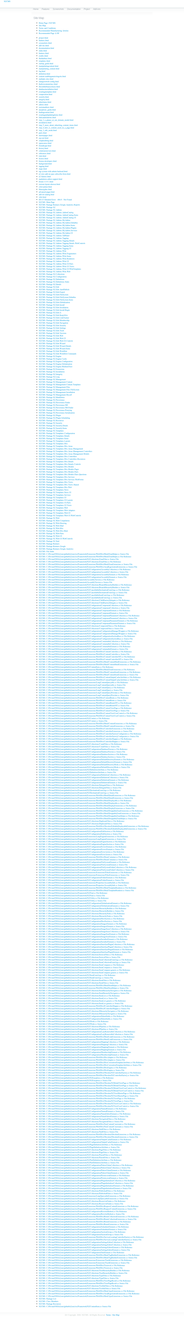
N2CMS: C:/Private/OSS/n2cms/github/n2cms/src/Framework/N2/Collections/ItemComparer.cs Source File (80, 967)
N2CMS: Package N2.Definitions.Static (54, 281)
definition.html (44, 73)
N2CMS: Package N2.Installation (52, 371)
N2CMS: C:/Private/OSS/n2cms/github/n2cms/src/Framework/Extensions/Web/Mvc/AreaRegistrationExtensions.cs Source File (88, 566)
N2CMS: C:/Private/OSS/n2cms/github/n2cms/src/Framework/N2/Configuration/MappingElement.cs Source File (82, 1049)
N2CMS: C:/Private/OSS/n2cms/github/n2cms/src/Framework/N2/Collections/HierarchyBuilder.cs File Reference (82, 908)
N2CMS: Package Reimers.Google (52, 546)
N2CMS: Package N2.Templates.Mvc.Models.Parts (58, 471)
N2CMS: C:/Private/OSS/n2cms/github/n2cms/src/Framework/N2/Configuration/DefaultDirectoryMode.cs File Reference (85, 764)
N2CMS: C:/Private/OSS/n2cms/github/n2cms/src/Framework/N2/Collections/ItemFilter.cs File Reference (80, 980)
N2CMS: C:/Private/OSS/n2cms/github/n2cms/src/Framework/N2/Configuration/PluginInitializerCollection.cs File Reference (87, 1180)
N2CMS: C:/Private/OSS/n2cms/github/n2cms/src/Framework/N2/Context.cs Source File (73, 721)
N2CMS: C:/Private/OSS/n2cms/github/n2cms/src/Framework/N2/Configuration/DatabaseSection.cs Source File (82, 757)
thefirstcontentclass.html (48, 84)
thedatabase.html (45, 58)
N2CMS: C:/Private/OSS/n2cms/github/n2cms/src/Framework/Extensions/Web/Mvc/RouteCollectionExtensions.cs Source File (87, 1219)
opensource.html (45, 143)
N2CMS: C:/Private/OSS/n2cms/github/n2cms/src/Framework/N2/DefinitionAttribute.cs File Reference (78, 769)
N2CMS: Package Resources (50, 1304)
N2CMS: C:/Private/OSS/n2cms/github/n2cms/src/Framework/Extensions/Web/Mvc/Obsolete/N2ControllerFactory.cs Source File (89, 1075)
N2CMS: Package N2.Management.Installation (57, 392)
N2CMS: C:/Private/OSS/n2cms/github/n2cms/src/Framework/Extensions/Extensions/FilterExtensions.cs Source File (84, 875)
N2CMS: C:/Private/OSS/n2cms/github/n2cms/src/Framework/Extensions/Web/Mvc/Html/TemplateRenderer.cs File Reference (87, 887)
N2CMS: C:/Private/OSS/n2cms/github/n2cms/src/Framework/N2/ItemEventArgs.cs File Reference (77, 975)
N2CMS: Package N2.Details (50, 284)
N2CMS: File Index (46, 551)
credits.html (43, 55)
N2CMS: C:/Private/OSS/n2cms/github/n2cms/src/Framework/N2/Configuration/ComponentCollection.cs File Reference (85, 605)
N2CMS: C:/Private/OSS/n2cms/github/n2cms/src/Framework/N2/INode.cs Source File (72, 1024)
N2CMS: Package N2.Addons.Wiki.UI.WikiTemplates (60, 269)
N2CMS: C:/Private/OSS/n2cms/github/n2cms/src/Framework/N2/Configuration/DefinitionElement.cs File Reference (84, 780)
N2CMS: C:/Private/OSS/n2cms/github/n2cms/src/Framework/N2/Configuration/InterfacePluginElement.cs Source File (85, 952)
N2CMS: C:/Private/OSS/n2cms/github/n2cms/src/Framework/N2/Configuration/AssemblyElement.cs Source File (83, 577)
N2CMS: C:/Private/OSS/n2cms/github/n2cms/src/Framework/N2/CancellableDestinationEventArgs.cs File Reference (84, 590)
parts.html (43, 133)
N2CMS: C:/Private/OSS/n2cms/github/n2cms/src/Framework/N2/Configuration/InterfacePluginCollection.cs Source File (85, 947)
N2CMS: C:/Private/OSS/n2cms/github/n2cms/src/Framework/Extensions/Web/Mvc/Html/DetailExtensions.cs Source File (86, 798)
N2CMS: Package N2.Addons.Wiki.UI (54, 261)
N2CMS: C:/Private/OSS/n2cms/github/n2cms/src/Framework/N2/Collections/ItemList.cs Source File (78, 998)
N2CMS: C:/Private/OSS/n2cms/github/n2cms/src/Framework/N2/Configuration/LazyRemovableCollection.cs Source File (86, 1034)
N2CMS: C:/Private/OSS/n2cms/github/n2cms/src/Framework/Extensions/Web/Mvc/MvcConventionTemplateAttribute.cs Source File (90, 1065)
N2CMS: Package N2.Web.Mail (51, 525)
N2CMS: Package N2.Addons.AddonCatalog (56, 212)
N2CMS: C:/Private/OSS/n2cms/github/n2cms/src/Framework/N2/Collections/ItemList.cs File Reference (79, 995)
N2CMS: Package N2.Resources (51, 420)
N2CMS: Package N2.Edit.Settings (52, 328)
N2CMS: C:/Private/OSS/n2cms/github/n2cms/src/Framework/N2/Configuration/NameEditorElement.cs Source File (83, 1116)
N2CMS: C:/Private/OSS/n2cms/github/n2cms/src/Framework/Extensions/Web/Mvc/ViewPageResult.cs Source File (83, 1283)
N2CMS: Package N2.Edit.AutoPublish (54, 289)
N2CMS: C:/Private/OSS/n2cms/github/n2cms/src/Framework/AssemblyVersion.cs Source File (75, 582)
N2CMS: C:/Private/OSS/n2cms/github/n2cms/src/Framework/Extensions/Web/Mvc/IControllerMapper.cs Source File (84, 1008)
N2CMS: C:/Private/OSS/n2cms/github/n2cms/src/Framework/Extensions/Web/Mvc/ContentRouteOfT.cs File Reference (85, 703)
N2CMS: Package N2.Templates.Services (55, 495)
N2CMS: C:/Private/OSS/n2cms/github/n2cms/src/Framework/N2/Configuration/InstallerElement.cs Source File (82, 941)
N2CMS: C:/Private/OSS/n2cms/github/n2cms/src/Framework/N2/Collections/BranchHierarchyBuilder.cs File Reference (85, 584)
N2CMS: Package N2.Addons (50, 210)
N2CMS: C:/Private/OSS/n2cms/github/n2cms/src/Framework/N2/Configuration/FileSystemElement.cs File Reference (84, 862)
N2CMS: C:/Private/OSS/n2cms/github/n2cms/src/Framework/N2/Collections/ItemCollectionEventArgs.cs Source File (84, 962)
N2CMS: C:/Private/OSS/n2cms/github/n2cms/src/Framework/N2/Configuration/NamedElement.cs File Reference (83, 1108)
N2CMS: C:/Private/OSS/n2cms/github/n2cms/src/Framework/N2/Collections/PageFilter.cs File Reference (80, 1149)
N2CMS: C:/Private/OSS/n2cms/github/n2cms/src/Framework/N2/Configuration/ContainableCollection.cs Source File (84, 644)
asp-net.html (43, 138)
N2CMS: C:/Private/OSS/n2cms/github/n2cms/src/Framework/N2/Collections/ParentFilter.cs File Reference (80, 1155)
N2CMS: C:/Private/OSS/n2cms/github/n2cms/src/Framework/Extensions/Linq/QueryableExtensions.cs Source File (83, 1198)
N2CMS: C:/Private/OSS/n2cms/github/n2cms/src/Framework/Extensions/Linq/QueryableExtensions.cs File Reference (84, 1196)
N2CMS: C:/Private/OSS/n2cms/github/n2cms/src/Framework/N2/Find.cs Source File (72, 895)
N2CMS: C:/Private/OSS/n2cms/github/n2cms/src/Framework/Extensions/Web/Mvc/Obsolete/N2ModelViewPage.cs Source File (88, 1085)
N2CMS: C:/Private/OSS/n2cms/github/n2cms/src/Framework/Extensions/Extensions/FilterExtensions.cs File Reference (85, 872)
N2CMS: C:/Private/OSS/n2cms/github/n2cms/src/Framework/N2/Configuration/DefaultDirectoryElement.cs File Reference (86, 759)
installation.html (45, 122)
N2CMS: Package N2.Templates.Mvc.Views (56, 482)
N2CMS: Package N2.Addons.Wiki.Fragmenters (57, 253)
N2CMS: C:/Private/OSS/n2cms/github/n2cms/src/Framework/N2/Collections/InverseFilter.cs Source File (79, 957)
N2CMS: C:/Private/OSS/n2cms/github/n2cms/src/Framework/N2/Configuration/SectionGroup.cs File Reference (82, 1232)
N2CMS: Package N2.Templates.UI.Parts (55, 502)
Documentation (73, 9)
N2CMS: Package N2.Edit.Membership (54, 320)
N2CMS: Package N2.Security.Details (53, 425)
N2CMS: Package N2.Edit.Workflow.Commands (57, 353)
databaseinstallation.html (48, 89)
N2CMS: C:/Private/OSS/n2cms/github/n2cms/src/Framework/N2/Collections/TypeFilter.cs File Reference (80, 1275)
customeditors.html (46, 107)
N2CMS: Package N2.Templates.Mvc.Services (57, 477)
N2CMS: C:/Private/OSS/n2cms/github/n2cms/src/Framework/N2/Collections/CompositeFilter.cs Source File (81, 628)
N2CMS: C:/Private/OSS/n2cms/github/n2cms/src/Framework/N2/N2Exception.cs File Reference (76, 1078)
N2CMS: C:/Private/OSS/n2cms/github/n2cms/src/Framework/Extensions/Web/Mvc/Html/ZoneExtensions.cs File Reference (87, 669)
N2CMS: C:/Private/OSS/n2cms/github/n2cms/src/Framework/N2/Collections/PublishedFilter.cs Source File (80, 1193)
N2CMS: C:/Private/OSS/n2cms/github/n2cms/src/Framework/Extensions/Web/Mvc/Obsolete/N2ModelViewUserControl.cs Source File (91, 1090)
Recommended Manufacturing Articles (54, 30)
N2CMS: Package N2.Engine (50, 356)
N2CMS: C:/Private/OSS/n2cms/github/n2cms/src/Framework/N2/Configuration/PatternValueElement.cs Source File (84, 1173)
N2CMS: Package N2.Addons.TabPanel (54, 235)
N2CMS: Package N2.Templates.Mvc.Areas (56, 446)
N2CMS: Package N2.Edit (49, 287)
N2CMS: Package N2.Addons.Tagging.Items (56, 245)
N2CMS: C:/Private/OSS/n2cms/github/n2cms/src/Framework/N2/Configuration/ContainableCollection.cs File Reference (85, 641)
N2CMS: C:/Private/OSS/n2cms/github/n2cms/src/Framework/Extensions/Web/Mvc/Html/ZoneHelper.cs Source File (84, 554)
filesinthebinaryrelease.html (49, 86)
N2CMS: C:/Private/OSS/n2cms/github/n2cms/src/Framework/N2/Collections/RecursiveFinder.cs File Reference (82, 1201)
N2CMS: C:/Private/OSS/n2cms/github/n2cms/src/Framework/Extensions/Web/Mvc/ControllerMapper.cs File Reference (85, 739)
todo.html (42, 156)
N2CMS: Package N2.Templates (51, 430)
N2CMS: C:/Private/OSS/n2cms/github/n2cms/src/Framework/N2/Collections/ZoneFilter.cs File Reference (80, 561)
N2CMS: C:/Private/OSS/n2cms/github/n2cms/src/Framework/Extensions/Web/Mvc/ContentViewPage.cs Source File (84, 710)
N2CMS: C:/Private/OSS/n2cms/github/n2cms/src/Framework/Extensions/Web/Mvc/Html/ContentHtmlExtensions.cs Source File (88, 664)
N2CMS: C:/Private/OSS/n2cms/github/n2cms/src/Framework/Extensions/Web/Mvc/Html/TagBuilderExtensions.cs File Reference (89, 1255)
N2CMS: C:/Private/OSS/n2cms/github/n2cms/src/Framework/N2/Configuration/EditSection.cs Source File (80, 834)
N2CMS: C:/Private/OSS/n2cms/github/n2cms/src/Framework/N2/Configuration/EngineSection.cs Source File (81, 844)
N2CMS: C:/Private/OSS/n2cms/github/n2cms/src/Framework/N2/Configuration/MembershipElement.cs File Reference (85, 1052)
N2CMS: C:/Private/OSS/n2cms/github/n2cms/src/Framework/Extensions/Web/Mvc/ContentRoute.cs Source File (82, 700)
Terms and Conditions (47, 28)
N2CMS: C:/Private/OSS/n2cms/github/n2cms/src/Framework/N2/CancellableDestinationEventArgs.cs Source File (83, 592)
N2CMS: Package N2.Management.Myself (55, 394)
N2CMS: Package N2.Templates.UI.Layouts (56, 500)
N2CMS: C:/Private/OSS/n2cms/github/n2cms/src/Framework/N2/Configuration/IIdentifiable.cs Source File (80, 1018)
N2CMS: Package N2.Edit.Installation (53, 307)
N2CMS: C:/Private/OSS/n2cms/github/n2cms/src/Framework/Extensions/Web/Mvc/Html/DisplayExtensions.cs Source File (86, 808)
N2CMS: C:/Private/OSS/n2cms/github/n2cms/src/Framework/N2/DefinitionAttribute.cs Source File (77, 772)
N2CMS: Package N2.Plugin (50, 415)
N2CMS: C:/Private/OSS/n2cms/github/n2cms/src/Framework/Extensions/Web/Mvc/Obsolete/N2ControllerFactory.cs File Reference (90, 1072)
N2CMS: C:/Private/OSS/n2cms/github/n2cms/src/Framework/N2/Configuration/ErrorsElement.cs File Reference (82, 846)
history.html (43, 148)
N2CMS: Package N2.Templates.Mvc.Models (56, 466)
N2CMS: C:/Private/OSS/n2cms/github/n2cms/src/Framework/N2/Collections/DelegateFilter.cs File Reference (81, 785)
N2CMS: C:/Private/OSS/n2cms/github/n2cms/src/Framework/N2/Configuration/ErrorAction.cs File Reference (81, 852)
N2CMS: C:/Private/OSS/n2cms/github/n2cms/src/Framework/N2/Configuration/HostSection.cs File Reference (81, 918)
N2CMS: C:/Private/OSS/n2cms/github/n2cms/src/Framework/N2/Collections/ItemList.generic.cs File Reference (82, 1000)
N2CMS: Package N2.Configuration (53, 276)
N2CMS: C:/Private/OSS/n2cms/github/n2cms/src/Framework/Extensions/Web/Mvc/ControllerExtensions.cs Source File (85, 731)
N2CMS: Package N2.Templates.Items (54, 438)
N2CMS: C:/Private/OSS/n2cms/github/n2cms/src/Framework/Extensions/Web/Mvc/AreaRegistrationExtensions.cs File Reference (89, 1293)
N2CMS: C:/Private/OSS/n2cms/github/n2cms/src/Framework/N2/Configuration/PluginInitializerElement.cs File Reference (86, 1185)
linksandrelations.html (47, 117)
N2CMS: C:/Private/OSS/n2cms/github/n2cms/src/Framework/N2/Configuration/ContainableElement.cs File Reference (84, 646)
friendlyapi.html (45, 145)
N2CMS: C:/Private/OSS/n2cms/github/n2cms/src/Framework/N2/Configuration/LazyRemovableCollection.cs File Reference (87, 1031)
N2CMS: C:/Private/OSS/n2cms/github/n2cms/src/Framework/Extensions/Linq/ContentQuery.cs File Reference (82, 687)
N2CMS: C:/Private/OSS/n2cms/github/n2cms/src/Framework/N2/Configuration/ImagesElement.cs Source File (81, 926)
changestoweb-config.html (49, 81)
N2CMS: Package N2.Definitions (51, 279)
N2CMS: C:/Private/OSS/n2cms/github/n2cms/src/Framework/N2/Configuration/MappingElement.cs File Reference (83, 1047)
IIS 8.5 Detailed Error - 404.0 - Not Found (55, 199)
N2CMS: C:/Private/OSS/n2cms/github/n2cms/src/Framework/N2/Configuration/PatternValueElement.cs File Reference (85, 1170)
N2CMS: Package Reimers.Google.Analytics (56, 549)
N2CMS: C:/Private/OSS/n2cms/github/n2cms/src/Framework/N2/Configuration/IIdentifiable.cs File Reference (81, 1016)
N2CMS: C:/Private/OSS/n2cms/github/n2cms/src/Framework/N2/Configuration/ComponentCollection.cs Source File (84, 608)
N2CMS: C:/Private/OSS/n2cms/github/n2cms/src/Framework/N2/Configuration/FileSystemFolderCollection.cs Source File (86, 870)
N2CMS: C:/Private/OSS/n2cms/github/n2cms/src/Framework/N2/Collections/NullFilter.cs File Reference (79, 1129)
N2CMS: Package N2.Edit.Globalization (54, 302)
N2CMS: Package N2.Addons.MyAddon (54, 220)
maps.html (43, 168)
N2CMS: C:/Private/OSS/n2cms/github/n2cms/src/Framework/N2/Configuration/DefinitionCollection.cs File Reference (85, 775)
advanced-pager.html (47, 192)
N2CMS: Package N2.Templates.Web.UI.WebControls (60, 515)
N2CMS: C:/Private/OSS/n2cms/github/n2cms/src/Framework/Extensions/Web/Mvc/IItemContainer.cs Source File (83, 859)
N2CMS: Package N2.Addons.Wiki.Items (55, 256)
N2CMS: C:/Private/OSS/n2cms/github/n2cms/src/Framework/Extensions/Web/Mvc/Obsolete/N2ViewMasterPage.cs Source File (88, 1096)
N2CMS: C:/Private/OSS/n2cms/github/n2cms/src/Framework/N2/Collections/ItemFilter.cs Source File (78, 983)
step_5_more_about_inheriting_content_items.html (58, 125)
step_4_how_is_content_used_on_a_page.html (56, 127)
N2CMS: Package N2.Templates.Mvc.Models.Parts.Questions (63, 474)
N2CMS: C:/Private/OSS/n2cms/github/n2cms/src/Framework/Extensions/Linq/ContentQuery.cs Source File (80, 690)
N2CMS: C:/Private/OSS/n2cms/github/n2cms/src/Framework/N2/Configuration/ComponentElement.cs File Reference (84, 610)
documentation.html (46, 48)
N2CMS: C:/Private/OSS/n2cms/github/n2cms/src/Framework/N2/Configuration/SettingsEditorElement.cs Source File (84, 1250)
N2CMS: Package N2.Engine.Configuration (55, 361)
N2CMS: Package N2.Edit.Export (52, 292)
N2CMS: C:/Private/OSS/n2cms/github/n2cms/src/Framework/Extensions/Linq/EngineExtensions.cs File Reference (83, 836)
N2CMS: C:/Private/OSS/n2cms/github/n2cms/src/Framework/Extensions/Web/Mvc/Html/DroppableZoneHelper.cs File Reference (89, 816)
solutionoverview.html (47, 150)
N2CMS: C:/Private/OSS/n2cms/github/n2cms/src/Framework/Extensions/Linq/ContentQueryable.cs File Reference (83, 682)
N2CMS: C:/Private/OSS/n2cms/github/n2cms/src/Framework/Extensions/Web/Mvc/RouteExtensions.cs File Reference (85, 1221)
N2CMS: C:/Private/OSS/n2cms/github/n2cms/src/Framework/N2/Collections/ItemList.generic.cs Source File (81, 1003)
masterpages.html (45, 135)
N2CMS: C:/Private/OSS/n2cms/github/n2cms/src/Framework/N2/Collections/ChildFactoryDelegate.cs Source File (83, 602)
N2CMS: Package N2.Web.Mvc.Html (53, 531)
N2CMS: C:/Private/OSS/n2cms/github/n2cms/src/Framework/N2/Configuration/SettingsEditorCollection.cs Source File (85, 1244)
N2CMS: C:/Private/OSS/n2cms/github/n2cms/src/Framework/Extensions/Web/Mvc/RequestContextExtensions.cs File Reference (88, 1206)
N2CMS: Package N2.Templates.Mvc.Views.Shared (59, 484)
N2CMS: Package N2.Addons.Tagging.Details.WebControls (62, 243)
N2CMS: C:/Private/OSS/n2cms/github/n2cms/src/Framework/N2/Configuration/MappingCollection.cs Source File (83, 1044)
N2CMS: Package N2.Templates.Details (54, 436)
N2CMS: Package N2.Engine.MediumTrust (55, 366)
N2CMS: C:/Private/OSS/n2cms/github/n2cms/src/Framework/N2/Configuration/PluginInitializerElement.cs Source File (85, 1188)
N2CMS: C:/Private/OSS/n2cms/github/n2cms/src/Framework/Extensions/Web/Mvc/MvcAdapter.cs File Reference (83, 1057)
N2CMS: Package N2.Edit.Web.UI (52, 338)
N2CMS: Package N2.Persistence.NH (53, 405)
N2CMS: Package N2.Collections (52, 274)
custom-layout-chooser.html (49, 184)
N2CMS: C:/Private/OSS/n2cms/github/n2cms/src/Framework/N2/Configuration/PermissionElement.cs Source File (83, 1178)
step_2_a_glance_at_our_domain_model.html (56, 120)
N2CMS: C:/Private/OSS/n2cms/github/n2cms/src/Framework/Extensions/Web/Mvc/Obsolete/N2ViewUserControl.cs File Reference (90, 1103)
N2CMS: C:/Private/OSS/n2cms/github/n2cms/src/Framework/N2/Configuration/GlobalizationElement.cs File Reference (85, 903)
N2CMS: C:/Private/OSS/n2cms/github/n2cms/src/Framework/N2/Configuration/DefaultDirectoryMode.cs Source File (84, 767)
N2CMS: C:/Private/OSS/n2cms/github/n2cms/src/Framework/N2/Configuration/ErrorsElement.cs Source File (81, 849)
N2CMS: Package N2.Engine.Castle (53, 358)
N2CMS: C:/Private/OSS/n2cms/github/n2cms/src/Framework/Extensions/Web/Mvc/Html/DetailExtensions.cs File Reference (87, 795)
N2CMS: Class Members (48, 1301)
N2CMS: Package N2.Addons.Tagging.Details (56, 240)
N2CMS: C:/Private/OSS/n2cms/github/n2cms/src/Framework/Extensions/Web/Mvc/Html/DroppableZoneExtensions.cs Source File (89, 813)
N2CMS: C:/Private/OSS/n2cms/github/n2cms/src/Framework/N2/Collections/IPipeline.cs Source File (78, 1029)
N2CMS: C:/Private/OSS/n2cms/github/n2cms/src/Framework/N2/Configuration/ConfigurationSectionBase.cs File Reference (87, 636)
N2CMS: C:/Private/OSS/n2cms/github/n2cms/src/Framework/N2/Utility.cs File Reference (74, 898)
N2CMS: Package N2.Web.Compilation (54, 520)
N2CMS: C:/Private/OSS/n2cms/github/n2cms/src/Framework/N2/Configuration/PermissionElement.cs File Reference (84, 1175)
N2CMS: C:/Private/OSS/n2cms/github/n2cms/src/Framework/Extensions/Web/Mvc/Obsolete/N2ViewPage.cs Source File (86, 1101)
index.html (43, 50)
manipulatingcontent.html (48, 66)
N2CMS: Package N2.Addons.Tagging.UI (55, 248)
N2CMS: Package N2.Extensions (51, 369)
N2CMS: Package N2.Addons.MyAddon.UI (56, 233)
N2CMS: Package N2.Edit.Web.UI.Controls (56, 341)
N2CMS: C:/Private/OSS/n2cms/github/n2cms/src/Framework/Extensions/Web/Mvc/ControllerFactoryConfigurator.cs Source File (89, 736)
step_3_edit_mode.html (48, 130)
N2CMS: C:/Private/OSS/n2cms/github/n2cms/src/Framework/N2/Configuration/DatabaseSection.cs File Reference (83, 754)
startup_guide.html (46, 63)
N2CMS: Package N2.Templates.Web (53, 507)
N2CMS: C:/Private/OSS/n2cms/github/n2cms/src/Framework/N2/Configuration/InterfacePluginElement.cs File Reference (86, 949)
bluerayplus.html (45, 189)
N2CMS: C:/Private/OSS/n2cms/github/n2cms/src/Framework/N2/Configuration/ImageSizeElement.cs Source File (83, 936)
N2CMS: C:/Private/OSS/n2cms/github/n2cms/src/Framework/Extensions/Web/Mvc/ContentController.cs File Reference (85, 651)
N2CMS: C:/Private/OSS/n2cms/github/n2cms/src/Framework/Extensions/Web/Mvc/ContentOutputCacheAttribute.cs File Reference (90, 677)
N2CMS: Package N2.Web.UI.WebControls (56, 538)
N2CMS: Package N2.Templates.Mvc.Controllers (58, 456)
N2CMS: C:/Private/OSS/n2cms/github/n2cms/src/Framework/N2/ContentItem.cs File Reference (76, 667)
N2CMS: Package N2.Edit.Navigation (53, 323)
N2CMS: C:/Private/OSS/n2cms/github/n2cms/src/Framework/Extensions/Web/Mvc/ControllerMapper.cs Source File (84, 741)
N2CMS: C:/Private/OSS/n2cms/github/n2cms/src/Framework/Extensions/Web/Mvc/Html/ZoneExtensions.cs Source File (85, 564)
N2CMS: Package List (47, 1298)
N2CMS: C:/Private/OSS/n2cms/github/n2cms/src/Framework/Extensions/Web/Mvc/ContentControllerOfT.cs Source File (86, 659)
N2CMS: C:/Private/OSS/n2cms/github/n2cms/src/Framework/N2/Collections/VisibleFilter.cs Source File (79, 1288)
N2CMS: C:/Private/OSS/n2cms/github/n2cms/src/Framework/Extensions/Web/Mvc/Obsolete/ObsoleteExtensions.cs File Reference (89, 1134)
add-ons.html (44, 45)
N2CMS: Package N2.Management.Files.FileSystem (59, 389)
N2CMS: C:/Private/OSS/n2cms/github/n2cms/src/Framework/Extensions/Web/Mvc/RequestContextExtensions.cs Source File (87, 1208)
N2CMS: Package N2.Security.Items (53, 428)
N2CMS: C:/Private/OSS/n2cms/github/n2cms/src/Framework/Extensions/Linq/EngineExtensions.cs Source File (82, 839)
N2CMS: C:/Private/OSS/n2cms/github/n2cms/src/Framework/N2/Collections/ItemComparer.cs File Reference (81, 965)
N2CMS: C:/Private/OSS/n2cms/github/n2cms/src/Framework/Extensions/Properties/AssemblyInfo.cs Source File (83, 885)
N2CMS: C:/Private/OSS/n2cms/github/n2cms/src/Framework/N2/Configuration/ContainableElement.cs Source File (83, 649)
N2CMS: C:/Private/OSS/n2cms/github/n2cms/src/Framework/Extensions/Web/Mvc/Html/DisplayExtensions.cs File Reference (88, 805)
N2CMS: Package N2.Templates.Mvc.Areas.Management (61, 448)
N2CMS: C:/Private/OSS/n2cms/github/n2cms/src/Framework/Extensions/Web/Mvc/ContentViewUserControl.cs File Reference (88, 713)
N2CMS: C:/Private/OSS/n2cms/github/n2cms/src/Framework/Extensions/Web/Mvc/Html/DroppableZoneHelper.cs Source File (88, 818)
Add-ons (96, 9)
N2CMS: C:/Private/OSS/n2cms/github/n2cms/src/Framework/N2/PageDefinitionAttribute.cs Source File (79, 1147)
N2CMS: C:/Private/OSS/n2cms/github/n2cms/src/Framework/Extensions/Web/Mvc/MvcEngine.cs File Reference (83, 1067)
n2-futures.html (45, 176)
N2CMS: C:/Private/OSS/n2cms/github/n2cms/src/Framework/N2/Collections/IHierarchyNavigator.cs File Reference (84, 1011)
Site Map (42, 25)
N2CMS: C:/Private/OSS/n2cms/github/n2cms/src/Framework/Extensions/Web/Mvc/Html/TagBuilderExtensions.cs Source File (88, 1257)
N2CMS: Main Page (47, 202)
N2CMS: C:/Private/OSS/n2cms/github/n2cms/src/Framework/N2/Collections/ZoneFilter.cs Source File (79, 559)
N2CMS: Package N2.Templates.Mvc (53, 443)
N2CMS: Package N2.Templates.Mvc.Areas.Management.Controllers (65, 451)
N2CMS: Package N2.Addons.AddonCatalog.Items (58, 215)
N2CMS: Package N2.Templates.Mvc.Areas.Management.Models (64, 454)
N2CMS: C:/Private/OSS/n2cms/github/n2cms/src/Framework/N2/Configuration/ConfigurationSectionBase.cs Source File (86, 638)
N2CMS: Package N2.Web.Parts (51, 533)
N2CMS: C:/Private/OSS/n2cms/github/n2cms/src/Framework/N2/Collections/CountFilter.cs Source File (79, 746)
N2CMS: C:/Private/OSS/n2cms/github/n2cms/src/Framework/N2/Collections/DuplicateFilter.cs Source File (80, 823)
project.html (43, 37)
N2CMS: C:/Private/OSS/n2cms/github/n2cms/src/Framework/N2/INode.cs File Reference (73, 1021)
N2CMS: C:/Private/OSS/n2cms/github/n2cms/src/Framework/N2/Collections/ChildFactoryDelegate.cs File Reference (84, 600)
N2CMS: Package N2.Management (52, 379)
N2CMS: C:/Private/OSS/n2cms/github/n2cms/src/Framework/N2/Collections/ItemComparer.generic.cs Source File (83, 972)
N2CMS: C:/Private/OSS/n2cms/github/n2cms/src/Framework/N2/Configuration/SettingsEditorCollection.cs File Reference (86, 1242)
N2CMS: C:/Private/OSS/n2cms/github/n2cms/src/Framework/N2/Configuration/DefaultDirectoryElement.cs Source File (85, 762)
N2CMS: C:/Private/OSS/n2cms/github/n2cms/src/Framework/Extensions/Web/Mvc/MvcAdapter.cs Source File (82, 1060)
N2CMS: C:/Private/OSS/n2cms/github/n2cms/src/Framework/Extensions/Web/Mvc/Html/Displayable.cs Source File (84, 803)
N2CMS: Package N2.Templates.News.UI (55, 492)
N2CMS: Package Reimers (49, 543)
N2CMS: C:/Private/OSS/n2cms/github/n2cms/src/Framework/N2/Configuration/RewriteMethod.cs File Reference (83, 1211)
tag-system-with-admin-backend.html (53, 171)
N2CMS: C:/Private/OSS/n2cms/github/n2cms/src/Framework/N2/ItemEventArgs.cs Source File (76, 977)
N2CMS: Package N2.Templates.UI (52, 497)
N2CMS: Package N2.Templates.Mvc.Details (56, 461)
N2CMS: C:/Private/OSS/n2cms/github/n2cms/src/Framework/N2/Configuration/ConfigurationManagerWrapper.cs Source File (87, 633)
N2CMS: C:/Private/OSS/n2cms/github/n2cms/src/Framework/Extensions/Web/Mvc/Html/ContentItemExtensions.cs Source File (88, 674)
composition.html (45, 94)
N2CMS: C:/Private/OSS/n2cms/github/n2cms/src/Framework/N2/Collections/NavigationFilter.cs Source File (81, 1121)
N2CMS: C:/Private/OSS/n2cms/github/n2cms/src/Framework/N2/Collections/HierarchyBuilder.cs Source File (81, 911)
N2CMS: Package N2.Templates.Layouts (54, 441)
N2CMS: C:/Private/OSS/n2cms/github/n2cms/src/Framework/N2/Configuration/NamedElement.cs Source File (81, 1111)
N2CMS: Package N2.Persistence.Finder (54, 402)
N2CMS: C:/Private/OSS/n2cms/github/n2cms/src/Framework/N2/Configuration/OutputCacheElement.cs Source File (84, 1142)
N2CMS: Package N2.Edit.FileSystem (53, 294)
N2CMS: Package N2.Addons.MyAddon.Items (57, 225)
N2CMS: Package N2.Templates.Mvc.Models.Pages (59, 469)
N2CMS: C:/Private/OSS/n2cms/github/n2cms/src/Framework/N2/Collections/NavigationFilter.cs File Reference (82, 1119)
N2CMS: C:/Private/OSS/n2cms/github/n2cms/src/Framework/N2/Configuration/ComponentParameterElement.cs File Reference (88, 620)
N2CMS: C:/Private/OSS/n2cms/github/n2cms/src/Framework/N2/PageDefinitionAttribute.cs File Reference (80, 1144)
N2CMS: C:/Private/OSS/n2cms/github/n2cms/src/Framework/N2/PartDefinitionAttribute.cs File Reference (80, 1160)
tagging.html (43, 166)
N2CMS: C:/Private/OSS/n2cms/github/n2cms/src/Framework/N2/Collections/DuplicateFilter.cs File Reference (81, 821)
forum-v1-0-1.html (46, 181)
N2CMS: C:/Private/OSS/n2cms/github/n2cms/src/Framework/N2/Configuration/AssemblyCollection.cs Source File (83, 572)
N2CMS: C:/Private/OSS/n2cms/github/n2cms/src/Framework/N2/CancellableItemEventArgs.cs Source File (80, 597)
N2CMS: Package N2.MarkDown (52, 397)
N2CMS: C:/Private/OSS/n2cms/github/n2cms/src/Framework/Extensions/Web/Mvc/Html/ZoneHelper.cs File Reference (85, 556)
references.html (45, 153)
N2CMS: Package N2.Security (50, 423)
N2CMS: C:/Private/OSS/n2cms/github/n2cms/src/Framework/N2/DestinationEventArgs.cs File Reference (80, 790)
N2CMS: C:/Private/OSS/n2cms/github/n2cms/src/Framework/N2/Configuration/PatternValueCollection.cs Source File (84, 1167)
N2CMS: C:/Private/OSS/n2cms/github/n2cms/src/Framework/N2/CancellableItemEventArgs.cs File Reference (81, 595)
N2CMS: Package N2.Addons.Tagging (54, 238)
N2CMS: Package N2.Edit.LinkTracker (54, 317)
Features (45, 9)
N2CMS (7, 1)
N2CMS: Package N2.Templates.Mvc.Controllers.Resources (62, 459)
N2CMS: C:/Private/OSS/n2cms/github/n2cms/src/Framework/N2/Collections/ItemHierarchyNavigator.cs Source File (84, 993)
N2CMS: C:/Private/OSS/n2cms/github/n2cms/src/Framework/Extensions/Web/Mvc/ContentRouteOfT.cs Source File (84, 705)
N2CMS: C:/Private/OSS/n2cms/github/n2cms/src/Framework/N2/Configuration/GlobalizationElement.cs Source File (84, 905)
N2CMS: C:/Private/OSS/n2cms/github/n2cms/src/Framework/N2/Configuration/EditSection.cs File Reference (81, 831)
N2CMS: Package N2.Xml (49, 541)
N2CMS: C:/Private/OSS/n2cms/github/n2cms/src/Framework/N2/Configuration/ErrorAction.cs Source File (80, 854)
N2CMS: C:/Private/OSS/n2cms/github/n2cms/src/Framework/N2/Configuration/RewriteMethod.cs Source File (82, 1214)
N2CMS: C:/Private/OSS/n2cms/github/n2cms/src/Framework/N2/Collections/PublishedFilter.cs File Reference (82, 1191)
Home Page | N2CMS (47, 23)
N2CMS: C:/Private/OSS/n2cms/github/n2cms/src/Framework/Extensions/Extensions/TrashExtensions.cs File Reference (85, 1260)
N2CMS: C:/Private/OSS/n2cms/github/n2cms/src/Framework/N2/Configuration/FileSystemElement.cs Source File (83, 864)
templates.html (44, 61)
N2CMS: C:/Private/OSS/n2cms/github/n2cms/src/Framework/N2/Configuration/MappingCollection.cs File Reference (84, 1042)
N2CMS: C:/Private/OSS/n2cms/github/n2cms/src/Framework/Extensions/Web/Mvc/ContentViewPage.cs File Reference (85, 708)
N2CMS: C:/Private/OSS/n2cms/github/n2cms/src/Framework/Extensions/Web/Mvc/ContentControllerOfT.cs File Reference (87, 656)
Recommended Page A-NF (49, 33)
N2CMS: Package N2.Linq (49, 376)
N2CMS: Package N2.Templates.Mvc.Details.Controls (60, 464)
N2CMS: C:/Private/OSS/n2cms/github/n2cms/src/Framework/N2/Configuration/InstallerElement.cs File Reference (83, 939)
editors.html (43, 104)
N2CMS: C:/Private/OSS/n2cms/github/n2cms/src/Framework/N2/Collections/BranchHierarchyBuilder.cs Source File (84, 587)
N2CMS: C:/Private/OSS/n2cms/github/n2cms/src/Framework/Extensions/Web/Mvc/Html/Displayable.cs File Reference (85, 800)
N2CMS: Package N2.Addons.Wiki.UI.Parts (56, 263)
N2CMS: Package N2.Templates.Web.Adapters (57, 510)
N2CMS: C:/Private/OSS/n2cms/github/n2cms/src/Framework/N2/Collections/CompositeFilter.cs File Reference (82, 626)
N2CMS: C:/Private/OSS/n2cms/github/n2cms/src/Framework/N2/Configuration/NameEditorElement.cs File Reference (85, 1113)
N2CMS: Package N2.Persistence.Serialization (57, 412)
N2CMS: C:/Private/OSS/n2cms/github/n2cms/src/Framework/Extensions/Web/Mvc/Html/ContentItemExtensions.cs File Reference (89, 672)
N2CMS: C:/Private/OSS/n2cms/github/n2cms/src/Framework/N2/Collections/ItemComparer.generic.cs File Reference (84, 970)
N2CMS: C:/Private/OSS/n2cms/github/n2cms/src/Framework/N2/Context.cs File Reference (74, 718)
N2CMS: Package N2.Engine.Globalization (55, 364)
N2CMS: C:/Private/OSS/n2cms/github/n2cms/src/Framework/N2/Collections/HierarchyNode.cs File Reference (82, 913)
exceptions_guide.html (47, 109)
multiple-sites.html (46, 79)
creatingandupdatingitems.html (50, 115)
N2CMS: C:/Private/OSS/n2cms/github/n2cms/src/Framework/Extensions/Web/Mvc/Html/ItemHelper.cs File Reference (85, 985)
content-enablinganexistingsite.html (52, 76)
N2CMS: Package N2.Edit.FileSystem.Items (56, 299)
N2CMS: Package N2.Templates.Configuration (57, 433)
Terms (108, 1315)
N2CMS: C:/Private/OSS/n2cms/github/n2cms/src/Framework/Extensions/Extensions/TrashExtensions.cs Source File (84, 1262)
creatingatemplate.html (47, 91)
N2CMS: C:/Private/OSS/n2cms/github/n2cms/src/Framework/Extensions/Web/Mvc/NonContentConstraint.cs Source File (86, 1126)
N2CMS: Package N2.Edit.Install (52, 305)
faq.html (42, 71)
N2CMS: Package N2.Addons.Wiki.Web (54, 271)
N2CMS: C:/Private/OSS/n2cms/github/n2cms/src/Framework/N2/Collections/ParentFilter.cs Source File (79, 1157)
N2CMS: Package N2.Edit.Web (51, 335)
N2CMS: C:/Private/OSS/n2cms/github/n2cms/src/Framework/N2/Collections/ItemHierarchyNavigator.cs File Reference (85, 990)
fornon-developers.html (48, 161)
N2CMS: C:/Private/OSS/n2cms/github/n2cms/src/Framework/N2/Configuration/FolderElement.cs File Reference (82, 877)
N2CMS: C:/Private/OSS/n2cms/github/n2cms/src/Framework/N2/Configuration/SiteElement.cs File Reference (81, 1252)
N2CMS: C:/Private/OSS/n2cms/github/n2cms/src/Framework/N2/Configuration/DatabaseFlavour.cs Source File (82, 751)
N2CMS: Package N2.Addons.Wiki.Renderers (57, 258)
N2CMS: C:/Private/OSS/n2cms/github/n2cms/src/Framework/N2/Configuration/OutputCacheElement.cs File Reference (85, 1139)
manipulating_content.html (49, 68)
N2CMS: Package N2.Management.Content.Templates (60, 384)
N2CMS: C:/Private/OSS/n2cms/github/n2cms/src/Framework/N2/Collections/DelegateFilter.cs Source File (80, 787)
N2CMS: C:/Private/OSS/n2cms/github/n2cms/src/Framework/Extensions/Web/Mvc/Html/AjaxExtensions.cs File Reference (86, 1291)
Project (87, 9)
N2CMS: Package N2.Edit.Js (50, 312)
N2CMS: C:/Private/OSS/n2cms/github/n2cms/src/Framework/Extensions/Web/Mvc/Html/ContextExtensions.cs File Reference (88, 723)
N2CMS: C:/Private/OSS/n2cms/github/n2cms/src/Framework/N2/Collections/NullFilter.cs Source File (78, 1131)
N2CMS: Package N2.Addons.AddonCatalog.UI (57, 217)
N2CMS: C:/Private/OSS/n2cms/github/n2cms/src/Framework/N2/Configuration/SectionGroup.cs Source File (81, 1234)
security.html (44, 97)
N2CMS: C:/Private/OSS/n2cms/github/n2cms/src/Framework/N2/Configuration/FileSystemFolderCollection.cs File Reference (87, 867)
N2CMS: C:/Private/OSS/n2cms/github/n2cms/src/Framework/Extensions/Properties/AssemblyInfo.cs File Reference (84, 882)
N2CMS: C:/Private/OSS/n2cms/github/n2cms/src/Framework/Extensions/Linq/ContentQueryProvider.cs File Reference (85, 692)
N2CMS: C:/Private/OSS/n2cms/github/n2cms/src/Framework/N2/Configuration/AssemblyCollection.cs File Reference (85, 569)
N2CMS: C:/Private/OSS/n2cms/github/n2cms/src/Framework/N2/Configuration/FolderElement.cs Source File (81, 880)
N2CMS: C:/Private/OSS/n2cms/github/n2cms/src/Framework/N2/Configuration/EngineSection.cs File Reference (82, 841)
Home (35, 9)
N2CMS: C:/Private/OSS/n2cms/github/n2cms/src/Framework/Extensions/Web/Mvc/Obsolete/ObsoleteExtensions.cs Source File (88, 1137)
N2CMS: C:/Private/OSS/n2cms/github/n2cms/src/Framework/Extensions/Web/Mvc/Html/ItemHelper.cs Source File (84, 988)
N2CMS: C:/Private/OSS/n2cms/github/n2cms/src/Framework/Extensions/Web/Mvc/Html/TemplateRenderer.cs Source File (86, 890)
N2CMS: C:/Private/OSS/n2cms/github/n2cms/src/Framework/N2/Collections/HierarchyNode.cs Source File (80, 916)
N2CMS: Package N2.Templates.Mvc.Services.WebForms (61, 479)
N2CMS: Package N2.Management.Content (55, 382)
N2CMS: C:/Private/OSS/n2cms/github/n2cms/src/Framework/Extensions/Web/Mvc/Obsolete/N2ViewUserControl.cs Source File (89, 1106)
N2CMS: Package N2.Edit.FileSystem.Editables (57, 297)
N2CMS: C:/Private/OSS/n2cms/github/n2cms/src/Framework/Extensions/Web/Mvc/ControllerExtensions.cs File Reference (86, 728)
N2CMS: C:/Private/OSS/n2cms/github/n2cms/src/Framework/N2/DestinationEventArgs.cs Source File (78, 792)
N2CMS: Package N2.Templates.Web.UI (54, 513)
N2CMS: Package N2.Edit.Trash (51, 330)
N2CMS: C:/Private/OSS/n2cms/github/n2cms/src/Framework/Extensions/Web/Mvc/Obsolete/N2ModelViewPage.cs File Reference (89, 1083)
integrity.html (44, 99)
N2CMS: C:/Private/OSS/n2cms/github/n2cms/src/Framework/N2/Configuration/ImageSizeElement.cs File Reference (84, 934)
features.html (44, 40)
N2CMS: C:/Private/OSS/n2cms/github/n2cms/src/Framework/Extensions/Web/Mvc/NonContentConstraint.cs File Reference (87, 1124)
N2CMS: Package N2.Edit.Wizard (52, 343)
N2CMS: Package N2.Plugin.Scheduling (54, 418)
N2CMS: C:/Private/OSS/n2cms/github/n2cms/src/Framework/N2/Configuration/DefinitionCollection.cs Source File (83, 777)
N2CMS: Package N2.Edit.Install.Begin (54, 310)
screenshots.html (45, 43)
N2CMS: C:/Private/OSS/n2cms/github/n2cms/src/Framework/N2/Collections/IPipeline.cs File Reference (79, 1026)
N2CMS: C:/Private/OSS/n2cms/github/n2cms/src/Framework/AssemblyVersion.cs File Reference (76, 579)
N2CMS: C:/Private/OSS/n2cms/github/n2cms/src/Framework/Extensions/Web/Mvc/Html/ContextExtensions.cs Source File (86, 726)
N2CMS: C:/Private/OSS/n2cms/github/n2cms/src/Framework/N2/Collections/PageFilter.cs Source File (78, 1152)
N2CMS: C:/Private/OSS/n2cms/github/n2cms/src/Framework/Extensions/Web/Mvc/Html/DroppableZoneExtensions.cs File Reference (91, 810)
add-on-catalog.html (46, 194)
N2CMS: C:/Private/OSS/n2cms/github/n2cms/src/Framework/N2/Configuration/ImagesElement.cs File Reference (83, 923)
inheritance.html (45, 102)
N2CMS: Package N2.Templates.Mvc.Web (55, 487)
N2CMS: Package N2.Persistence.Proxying (55, 410)
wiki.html (42, 197)
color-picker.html (45, 186)
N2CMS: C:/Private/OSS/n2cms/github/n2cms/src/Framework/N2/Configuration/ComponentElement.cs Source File (83, 613)
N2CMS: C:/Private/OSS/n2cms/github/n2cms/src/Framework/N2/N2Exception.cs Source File (75, 1080)
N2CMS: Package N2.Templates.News (54, 489)
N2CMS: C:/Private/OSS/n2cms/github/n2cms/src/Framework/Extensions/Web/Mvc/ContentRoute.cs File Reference (83, 697)
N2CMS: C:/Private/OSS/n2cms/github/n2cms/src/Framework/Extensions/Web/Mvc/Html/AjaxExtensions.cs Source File (85, 1296)
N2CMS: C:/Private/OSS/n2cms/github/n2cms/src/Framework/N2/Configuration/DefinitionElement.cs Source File (83, 782)
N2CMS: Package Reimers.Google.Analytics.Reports (59, 204)
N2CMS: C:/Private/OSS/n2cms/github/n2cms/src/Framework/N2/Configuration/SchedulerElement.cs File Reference (84, 1226)
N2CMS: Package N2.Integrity (51, 374)
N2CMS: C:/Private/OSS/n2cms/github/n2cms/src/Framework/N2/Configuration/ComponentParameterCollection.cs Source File (88, 618)
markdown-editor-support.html (50, 179)
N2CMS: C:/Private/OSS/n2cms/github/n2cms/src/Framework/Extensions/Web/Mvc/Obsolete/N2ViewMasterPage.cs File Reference (89, 1093)
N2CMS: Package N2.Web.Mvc (51, 528)
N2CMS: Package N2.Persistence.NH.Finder (56, 407)
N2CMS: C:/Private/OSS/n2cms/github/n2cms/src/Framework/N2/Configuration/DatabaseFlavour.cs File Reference (83, 749)
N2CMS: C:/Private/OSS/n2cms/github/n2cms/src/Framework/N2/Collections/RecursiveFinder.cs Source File (81, 1203)
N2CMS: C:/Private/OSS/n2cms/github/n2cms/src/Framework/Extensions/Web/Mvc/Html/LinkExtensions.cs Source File (85, 1039)
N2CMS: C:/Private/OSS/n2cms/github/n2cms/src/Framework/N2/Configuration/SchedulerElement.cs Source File (82, 1229)
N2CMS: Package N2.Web (49, 518)
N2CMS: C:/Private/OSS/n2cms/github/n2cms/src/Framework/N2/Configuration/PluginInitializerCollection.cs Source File (86, 1183)
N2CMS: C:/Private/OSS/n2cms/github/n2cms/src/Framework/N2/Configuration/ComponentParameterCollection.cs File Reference (89, 615)
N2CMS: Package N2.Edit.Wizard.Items (54, 348)
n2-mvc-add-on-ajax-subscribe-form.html (54, 174)
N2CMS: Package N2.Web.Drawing (53, 523)
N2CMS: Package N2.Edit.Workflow (53, 351)
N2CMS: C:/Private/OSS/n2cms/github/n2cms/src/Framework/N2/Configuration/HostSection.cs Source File (80, 921)
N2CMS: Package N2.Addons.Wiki (52, 251)
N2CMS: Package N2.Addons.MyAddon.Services (58, 230)
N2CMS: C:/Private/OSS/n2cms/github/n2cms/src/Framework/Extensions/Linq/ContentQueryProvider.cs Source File (84, 695)
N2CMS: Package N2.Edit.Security (52, 325)
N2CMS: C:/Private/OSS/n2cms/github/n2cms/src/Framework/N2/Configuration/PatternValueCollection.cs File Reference (86, 1165)
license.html (43, 158)
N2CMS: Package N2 (47, 207)
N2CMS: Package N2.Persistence (52, 400)
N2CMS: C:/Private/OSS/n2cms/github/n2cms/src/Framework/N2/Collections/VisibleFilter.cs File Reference (81, 1286)
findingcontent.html (46, 112)
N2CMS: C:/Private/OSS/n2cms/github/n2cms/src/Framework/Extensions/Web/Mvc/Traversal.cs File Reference (82, 1265)
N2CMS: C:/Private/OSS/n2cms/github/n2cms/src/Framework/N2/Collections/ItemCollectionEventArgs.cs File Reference (86, 959)
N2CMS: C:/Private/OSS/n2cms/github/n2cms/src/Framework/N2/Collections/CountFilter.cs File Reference (80, 744)
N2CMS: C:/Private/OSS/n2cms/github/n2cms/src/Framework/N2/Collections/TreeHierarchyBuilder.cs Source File (83, 1273)
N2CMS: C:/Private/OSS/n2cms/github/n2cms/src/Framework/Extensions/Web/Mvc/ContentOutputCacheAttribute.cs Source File (88, 679)
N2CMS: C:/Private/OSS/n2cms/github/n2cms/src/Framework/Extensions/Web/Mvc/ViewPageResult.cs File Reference (85, 1280)
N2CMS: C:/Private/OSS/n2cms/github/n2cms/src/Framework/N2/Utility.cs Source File (72, 900)
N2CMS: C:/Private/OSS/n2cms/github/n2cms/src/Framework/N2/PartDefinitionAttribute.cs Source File (79, 1162)
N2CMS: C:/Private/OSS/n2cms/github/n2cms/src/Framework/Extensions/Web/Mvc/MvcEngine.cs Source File (81, 1070)
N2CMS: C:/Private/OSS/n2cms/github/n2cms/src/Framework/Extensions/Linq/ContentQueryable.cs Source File (82, 685)
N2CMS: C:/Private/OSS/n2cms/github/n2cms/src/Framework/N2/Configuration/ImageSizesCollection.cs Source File (84, 931)
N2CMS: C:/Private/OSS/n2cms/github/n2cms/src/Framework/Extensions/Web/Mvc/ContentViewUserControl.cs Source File (87, 715)
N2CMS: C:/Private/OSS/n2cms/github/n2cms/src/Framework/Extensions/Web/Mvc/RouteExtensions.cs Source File (84, 1224)
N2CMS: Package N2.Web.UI (50, 536)
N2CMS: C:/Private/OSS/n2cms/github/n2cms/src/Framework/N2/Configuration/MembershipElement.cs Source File (84, 1054)
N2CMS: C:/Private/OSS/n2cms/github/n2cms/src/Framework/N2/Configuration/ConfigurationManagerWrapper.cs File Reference (89, 631)
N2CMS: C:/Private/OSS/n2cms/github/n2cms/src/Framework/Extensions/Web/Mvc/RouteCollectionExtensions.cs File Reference (89, 1216)
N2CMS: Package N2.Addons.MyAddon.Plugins (58, 228)
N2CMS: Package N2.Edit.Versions (52, 333)
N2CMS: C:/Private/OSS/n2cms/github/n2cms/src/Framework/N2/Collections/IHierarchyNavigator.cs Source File (82, 1013)
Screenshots (58, 9)
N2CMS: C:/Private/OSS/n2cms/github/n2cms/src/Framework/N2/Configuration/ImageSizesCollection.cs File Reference (85, 929)
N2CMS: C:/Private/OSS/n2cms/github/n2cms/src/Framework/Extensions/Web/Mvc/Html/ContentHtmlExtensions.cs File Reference (90, 662)
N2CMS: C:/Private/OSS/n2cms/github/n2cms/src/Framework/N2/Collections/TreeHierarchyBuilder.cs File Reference (84, 1270)
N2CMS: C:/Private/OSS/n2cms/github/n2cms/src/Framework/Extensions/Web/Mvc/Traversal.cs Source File (81, 1268)
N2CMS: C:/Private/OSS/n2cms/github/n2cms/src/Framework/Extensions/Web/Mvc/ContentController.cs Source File (84, 654)
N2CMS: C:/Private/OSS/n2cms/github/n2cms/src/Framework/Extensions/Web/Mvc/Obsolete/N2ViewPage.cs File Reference (87, 1098)
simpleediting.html (46, 140)
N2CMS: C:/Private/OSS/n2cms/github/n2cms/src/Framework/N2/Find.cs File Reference (73, 893)
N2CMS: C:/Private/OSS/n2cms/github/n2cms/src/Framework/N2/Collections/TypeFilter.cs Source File (79, 1278)
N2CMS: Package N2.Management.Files (54, 387)
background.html (45, 163)
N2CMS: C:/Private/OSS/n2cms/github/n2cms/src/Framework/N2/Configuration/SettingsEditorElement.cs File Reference (85, 1247)
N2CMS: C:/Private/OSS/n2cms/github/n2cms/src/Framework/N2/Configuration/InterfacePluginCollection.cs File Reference (87, 944)
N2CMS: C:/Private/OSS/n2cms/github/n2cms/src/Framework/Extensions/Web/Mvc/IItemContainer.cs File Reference (84, 857)
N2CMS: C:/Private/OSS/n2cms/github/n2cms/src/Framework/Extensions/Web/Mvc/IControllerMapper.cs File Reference (85, 1006)
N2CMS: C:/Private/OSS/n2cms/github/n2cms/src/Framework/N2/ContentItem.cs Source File (75, 1306)
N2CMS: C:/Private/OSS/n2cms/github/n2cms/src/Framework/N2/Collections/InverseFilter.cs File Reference (81, 954)
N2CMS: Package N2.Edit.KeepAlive (53, 315)
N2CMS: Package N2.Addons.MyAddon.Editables (58, 222)
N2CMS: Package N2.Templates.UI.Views (55, 505)
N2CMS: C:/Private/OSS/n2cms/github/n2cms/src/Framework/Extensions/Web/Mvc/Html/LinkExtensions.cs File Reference (86, 1036)
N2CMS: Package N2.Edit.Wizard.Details (55, 346)
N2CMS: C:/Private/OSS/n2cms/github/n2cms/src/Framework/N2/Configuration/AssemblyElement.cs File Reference (84, 574)
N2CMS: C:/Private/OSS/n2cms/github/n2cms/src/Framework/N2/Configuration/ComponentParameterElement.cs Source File (87, 623)
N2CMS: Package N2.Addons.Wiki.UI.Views (56, 266)
